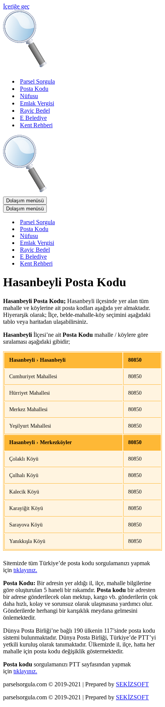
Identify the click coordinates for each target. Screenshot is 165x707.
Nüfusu (29, 96)
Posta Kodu (34, 88)
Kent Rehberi (36, 125)
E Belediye (33, 118)
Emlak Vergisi (37, 103)
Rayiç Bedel (35, 110)
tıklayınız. (25, 570)
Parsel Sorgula (37, 81)
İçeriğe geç (16, 6)
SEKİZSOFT (132, 684)
